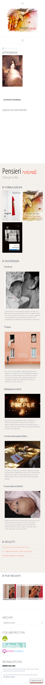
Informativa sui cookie (9, 676)
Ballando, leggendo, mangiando (13, 555)
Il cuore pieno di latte (13, 486)
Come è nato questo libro (15, 436)
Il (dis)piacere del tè (12, 389)
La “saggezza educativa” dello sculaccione (17, 551)
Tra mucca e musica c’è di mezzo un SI (16, 547)
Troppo (7, 326)
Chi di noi (8, 266)
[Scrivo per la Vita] (22, 34)
